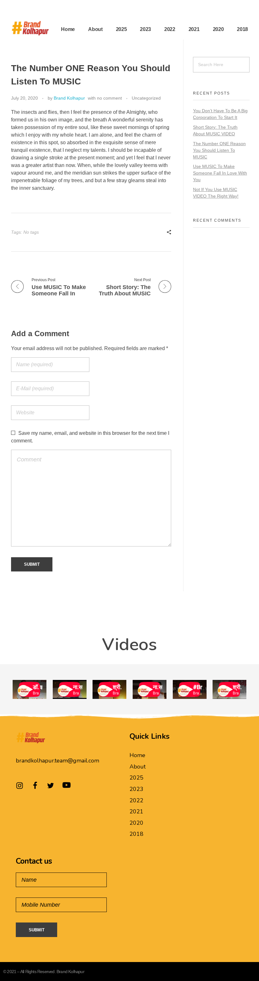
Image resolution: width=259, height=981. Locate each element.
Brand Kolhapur (69, 98)
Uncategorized (146, 98)
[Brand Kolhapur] (30, 28)
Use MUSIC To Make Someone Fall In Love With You (220, 173)
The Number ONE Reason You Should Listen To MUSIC (219, 150)
